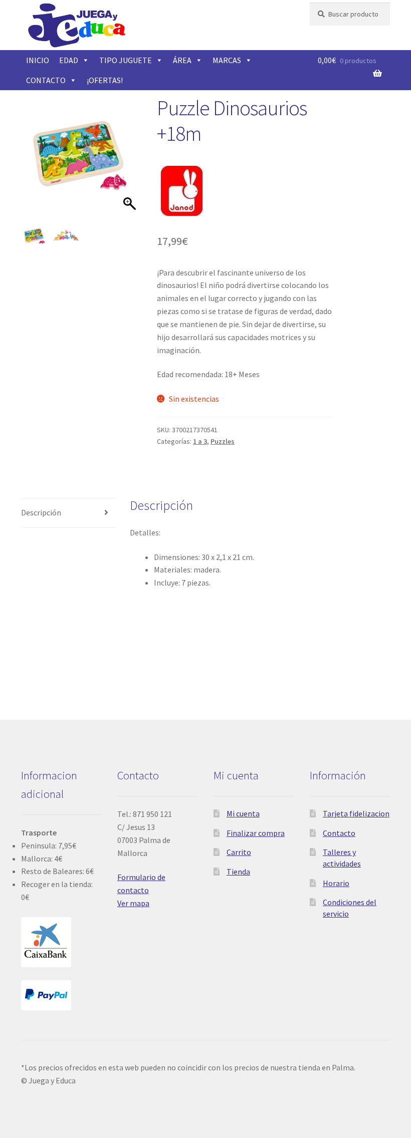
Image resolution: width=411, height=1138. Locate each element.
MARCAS (227, 60)
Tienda (238, 872)
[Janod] (182, 191)
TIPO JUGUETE (125, 60)
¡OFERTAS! (105, 80)
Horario (336, 883)
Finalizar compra (256, 833)
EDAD (68, 60)
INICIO (37, 60)
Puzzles (223, 441)
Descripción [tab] (41, 512)
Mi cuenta (243, 813)
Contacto (339, 833)
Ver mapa (133, 903)
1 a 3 (200, 441)
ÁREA (182, 60)
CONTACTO (46, 80)
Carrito (239, 852)
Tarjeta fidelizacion (356, 813)
